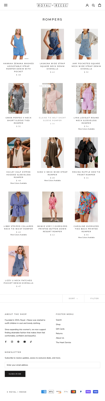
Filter (95, 298)
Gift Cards (60, 329)
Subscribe (15, 374)
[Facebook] (6, 341)
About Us (60, 338)
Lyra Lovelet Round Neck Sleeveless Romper (86, 120)
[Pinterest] (18, 341)
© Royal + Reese (17, 392)
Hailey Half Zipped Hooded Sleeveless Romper (18, 174)
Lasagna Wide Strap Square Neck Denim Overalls (52, 66)
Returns (59, 333)
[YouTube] (25, 341)
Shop (58, 324)
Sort (72, 298)
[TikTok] (31, 341)
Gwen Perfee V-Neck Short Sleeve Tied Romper (19, 120)
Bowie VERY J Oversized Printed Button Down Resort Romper (52, 229)
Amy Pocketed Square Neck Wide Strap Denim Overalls (86, 66)
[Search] (93, 5)
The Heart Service (63, 342)
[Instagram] (12, 341)
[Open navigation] (5, 5)
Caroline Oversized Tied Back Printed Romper (86, 229)
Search (59, 320)
